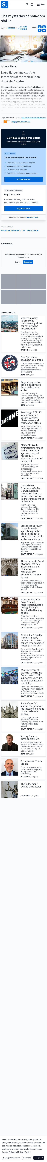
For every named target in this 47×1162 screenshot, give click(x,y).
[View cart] (27, 4)
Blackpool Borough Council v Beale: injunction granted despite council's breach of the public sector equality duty (32, 532)
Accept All (38, 1158)
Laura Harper (10, 66)
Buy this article (23, 208)
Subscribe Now (23, 179)
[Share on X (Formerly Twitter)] (44, 26)
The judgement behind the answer (31, 785)
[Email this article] (44, 30)
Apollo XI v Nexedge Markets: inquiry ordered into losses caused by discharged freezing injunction (32, 640)
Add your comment (23, 28)
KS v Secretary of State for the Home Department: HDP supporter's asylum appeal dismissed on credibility (32, 676)
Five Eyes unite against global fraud (32, 358)
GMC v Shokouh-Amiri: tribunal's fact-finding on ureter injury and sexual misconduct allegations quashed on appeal (32, 453)
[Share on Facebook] (40, 30)
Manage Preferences (11, 1158)
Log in (17, 262)
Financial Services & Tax (13, 230)
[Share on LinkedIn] (40, 26)
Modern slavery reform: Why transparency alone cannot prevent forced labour (31, 323)
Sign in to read (32, 217)
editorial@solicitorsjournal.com (33, 117)
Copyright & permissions (20, 121)
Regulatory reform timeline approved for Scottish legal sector (31, 386)
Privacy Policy (24, 1152)
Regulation (33, 230)
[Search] (32, 4)
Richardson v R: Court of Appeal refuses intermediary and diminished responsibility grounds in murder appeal (32, 569)
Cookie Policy (8, 1152)
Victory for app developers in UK (30, 737)
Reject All (27, 1158)
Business (11, 28)
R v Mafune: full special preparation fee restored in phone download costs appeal (32, 709)
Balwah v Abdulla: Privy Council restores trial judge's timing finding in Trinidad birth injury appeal (32, 606)
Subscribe (28, 262)
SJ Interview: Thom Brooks (31, 762)
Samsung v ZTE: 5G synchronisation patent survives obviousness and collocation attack (31, 418)
